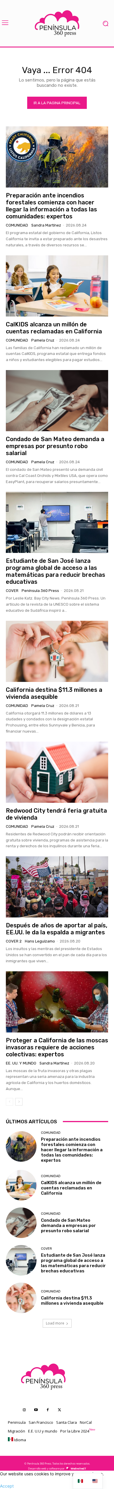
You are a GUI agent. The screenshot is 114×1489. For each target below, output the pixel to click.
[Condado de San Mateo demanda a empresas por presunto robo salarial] (57, 400)
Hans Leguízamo (40, 941)
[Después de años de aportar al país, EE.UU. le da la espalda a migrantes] (57, 886)
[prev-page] (9, 1102)
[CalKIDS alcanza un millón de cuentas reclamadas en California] (57, 285)
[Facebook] (47, 1410)
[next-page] (19, 1102)
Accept (7, 1485)
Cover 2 (14, 941)
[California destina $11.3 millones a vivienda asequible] (57, 651)
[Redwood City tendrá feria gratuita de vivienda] (57, 772)
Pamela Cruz (42, 340)
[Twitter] (59, 1410)
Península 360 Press (40, 590)
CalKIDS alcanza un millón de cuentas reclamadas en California (54, 328)
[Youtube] (36, 1410)
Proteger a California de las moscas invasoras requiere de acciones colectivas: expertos (57, 1047)
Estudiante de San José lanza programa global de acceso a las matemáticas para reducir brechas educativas (55, 571)
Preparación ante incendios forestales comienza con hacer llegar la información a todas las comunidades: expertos (51, 206)
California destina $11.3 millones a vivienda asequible (54, 693)
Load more (55, 1323)
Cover (12, 591)
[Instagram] (24, 1410)
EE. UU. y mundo (21, 1063)
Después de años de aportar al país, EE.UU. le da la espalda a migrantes (56, 929)
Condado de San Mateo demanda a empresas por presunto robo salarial (55, 446)
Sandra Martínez (46, 225)
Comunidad (17, 225)
